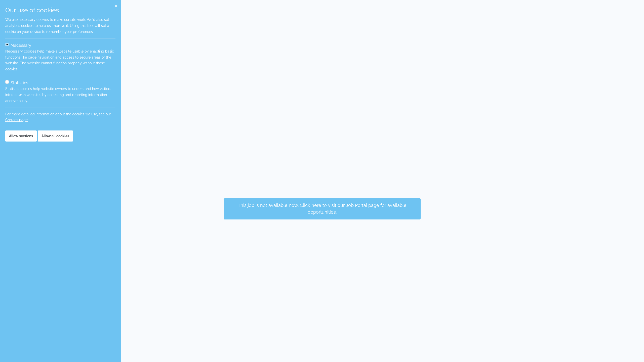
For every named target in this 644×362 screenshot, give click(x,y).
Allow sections (21, 136)
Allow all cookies (55, 136)
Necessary (21, 45)
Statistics (19, 82)
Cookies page (16, 120)
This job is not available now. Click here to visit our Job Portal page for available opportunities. (322, 208)
